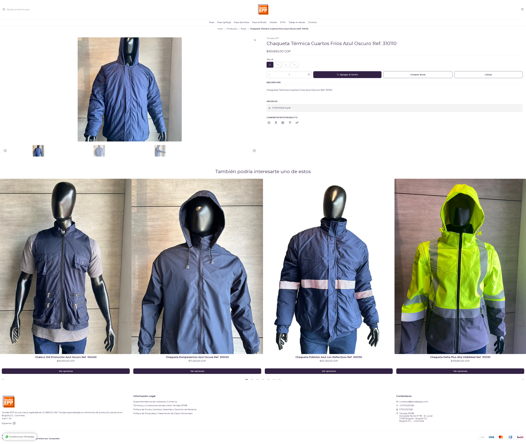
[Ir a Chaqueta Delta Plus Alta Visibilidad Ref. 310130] (460, 266)
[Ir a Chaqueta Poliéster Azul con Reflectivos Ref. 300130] (329, 266)
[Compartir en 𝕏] (275, 122)
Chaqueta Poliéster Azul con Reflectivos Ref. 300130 (328, 357)
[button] (246, 379)
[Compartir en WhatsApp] (283, 122)
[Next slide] (256, 151)
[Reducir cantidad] (269, 74)
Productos (232, 29)
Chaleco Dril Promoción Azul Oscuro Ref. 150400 (66, 357)
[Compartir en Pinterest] (290, 122)
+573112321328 (406, 405)
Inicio (220, 29)
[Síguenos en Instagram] (14, 423)
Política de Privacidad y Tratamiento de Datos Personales (162, 413)
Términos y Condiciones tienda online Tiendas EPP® (160, 405)
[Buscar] (4, 9)
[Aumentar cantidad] (309, 74)
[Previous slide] (4, 151)
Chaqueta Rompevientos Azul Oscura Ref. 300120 (197, 357)
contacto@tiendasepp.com (413, 401)
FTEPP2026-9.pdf (281, 108)
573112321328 (406, 409)
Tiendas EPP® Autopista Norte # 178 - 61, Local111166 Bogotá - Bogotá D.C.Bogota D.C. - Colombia (415, 417)
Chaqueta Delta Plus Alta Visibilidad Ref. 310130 (460, 357)
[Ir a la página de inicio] (263, 9)
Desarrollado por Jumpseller (46, 438)
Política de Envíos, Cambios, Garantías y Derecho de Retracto (165, 409)
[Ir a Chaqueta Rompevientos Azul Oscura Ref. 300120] (197, 266)
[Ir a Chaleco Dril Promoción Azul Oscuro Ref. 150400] (66, 266)
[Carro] (522, 9)
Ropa (243, 29)
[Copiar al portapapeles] (297, 122)
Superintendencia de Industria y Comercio (155, 401)
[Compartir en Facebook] (269, 122)
